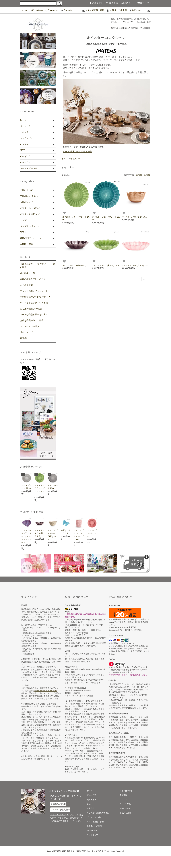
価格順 (139, 175)
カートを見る (125, 804)
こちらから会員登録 (60, 809)
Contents (67, 10)
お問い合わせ (138, 10)
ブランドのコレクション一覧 (34, 291)
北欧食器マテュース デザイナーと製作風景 (37, 265)
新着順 (147, 175)
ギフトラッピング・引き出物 (34, 303)
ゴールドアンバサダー (30, 326)
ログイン (128, 3)
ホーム (24, 10)
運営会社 (24, 338)
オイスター (75, 159)
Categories (53, 10)
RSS (89, 830)
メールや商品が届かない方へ (34, 314)
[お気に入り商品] (64, 213)
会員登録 (113, 3)
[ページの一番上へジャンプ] (85, 579)
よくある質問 (26, 285)
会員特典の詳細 (58, 804)
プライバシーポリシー (96, 817)
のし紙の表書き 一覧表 (31, 308)
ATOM (95, 830)
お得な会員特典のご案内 (32, 320)
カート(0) (145, 3)
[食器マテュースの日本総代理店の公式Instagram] (148, 10)
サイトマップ (26, 332)
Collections (37, 10)
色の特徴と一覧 (27, 273)
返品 (89, 804)
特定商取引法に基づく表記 (98, 813)
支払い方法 (91, 795)
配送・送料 (91, 799)
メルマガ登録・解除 (94, 10)
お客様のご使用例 (118, 10)
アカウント (97, 3)
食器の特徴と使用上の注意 (33, 279)
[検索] (59, 3)
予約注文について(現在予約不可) (35, 297)
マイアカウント (126, 791)
